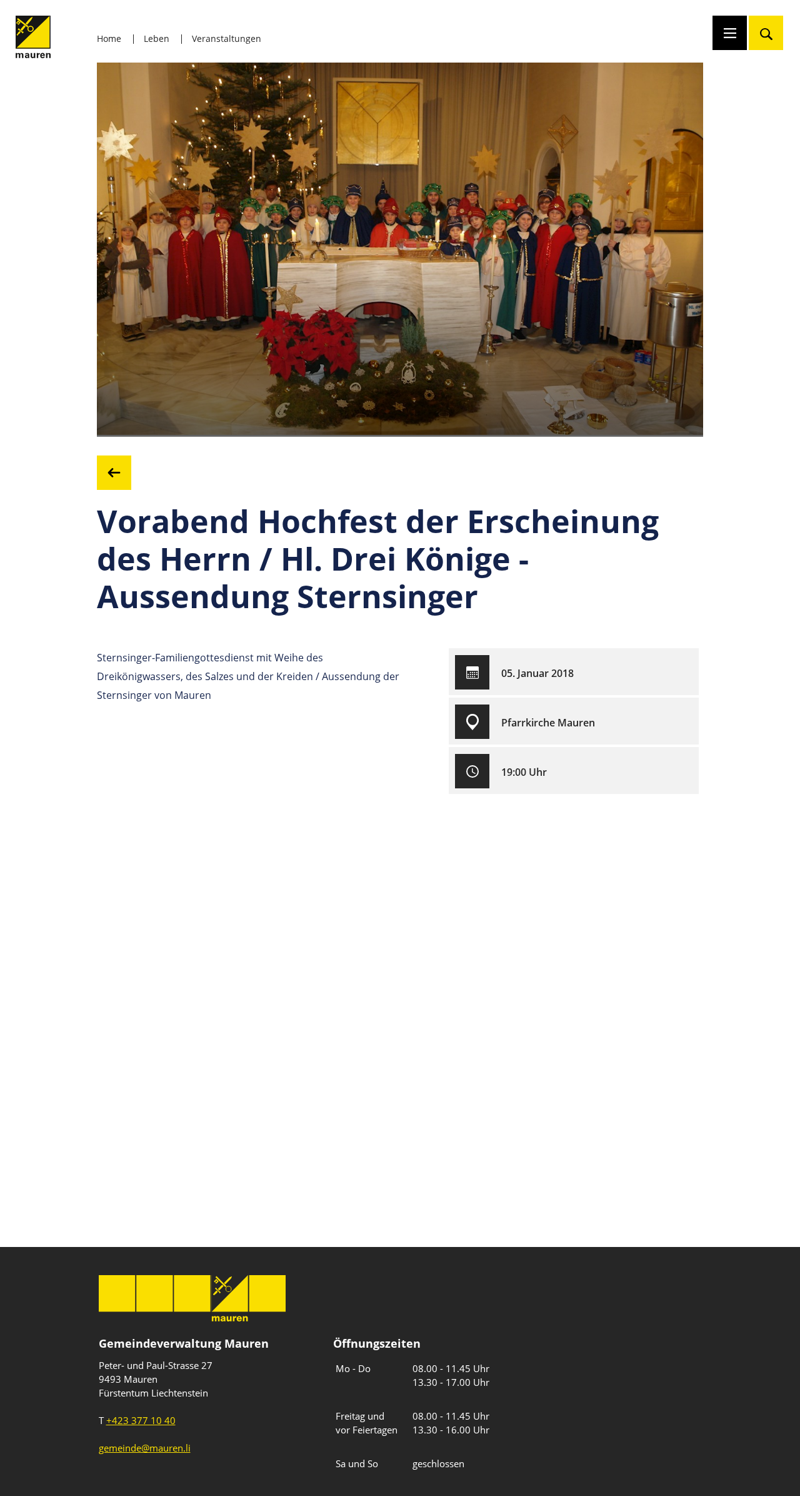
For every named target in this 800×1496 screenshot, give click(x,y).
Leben (156, 38)
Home (109, 38)
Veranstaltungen (226, 38)
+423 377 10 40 (141, 1420)
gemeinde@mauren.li (145, 1448)
